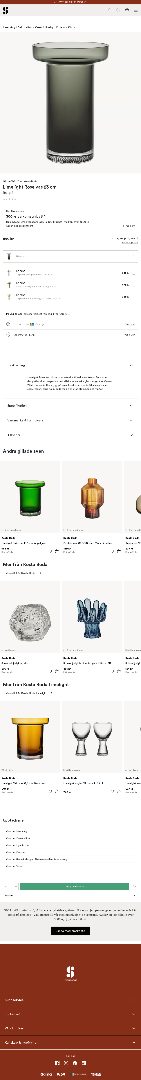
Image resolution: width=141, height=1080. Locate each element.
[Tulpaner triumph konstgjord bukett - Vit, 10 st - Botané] (9, 297)
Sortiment (13, 1014)
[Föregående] (6, 103)
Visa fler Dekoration (18, 838)
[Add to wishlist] (50, 551)
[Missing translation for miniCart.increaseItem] (16, 886)
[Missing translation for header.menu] (135, 10)
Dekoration (25, 27)
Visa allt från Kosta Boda (20, 573)
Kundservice (14, 1000)
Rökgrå (9, 895)
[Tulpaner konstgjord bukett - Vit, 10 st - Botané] (9, 273)
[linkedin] (84, 1063)
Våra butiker (14, 1028)
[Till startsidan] (5, 10)
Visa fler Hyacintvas (17, 845)
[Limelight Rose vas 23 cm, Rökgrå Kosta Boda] (70, 102)
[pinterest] (75, 1063)
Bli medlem (128, 225)
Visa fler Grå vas (15, 852)
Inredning (9, 27)
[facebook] (57, 1063)
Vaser (38, 27)
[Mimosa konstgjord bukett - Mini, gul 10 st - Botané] (9, 285)
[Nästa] (134, 103)
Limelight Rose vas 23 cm (60, 27)
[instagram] (66, 1063)
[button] (9, 199)
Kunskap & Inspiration (21, 1042)
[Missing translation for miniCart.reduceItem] (5, 886)
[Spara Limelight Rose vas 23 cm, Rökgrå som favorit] (134, 886)
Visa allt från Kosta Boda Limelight (26, 693)
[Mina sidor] (109, 10)
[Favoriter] (118, 10)
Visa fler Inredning (16, 831)
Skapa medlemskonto (70, 931)
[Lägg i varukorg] (57, 551)
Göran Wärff (11, 181)
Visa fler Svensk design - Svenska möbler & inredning (36, 859)
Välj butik (129, 334)
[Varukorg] (127, 10)
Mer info (130, 324)
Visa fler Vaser (14, 866)
